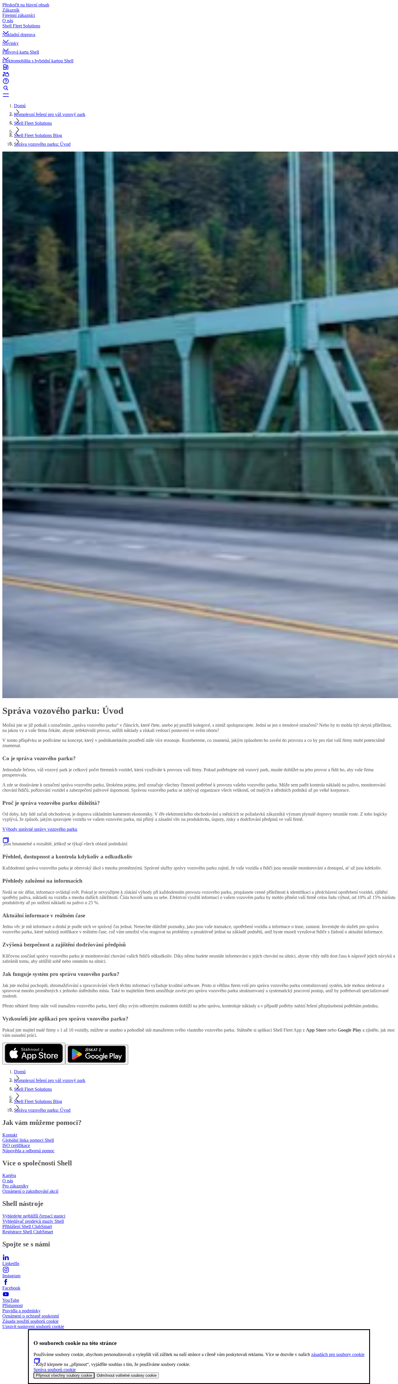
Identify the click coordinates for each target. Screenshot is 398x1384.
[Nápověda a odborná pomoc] (199, 81)
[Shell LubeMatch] (199, 74)
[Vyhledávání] (199, 88)
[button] (199, 27)
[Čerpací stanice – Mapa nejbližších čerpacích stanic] (199, 67)
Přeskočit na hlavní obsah (25, 4)
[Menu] (199, 95)
